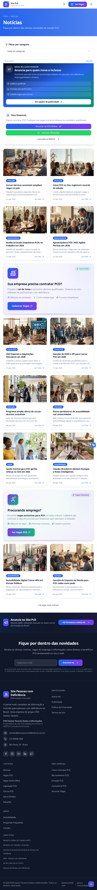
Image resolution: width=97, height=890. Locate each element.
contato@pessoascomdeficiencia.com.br (27, 733)
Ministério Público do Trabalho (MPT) (16, 840)
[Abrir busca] (64, 4)
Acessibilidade (9, 817)
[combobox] (48, 51)
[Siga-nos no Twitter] (31, 753)
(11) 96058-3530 (16, 739)
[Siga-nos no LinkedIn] (25, 753)
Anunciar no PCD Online (46, 126)
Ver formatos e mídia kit (74, 622)
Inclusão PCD (58, 780)
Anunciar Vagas (59, 791)
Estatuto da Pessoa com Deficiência (16, 868)
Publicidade (57, 702)
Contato (6, 828)
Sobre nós (56, 696)
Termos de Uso (58, 712)
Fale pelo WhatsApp (51, 132)
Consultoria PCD (59, 786)
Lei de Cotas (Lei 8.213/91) (13, 863)
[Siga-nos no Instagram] (12, 753)
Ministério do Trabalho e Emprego (16, 845)
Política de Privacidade (71, 669)
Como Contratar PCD (61, 770)
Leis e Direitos (9, 796)
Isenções (7, 802)
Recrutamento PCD (60, 775)
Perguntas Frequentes (13, 822)
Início (5, 16)
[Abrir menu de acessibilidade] (91, 884)
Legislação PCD (10, 786)
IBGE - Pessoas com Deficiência (14, 858)
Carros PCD (8, 791)
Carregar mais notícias (48, 605)
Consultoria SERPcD (46, 139)
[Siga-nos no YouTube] (18, 753)
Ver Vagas (79, 4)
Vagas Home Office (11, 780)
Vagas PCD (8, 775)
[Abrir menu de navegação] (91, 4)
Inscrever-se (68, 662)
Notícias (6, 770)
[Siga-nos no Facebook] (6, 753)
